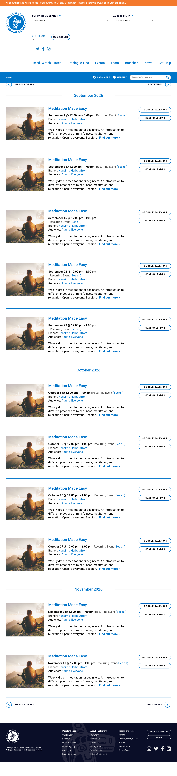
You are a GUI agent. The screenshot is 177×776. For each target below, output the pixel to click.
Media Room (125, 746)
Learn (115, 63)
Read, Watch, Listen (47, 63)
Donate (122, 735)
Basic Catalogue (70, 754)
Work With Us (97, 750)
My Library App (69, 746)
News (148, 63)
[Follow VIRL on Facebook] (43, 48)
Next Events (155, 84)
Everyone (77, 123)
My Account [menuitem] (60, 37)
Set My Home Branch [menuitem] (45, 16)
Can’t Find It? (68, 735)
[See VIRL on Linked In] (169, 749)
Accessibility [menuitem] (122, 16)
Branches (131, 63)
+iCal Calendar (155, 118)
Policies (122, 742)
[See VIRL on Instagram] (48, 48)
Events (100, 63)
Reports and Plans (127, 731)
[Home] (32, 736)
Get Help (165, 63)
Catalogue (103, 77)
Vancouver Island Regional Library (28, 748)
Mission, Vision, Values (129, 739)
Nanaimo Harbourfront (72, 119)
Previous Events (24, 84)
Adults (66, 123)
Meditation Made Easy (67, 108)
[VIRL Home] (16, 22)
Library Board (97, 746)
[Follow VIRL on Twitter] (38, 48)
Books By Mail (69, 739)
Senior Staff (96, 743)
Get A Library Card (159, 732)
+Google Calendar (154, 110)
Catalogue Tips (78, 63)
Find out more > (109, 137)
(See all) (122, 115)
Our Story (95, 735)
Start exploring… (117, 3)
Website (122, 77)
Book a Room (125, 750)
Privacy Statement (99, 754)
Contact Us (96, 739)
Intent (40, 750)
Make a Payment (70, 743)
